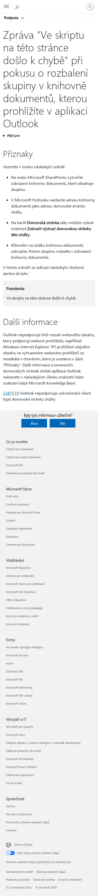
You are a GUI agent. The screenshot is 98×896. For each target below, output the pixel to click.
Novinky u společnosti (19, 814)
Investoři (11, 830)
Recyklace (12, 536)
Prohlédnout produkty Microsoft (25, 473)
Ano (34, 423)
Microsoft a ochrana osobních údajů (28, 822)
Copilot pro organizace (20, 449)
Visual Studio (14, 783)
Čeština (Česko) (23, 844)
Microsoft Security (17, 655)
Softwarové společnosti (20, 775)
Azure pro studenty (17, 624)
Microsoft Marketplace (20, 759)
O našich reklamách (70, 879)
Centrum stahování (17, 504)
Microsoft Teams (16, 703)
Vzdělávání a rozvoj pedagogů (24, 608)
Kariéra (10, 806)
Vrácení (10, 520)
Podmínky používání (18, 879)
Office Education (16, 600)
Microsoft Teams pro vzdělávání (25, 584)
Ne (62, 423)
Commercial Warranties (20, 544)
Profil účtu (12, 496)
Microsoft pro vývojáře (19, 727)
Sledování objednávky (19, 528)
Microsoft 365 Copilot (19, 695)
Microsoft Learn (15, 735)
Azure (9, 663)
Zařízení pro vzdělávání (20, 576)
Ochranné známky (44, 879)
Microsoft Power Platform (21, 767)
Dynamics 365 (14, 671)
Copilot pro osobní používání (23, 457)
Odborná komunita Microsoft (23, 751)
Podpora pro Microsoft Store (23, 512)
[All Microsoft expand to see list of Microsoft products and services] (6, 7)
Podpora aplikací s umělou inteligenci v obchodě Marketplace (43, 743)
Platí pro (13, 135)
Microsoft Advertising (19, 687)
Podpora (11, 17)
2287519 (11, 393)
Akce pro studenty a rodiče (22, 616)
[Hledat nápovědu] (17, 7)
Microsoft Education (18, 568)
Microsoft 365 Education (21, 592)
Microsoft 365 (14, 465)
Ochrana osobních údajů (51, 872)
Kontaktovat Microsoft (19, 872)
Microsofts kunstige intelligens (24, 647)
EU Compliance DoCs (19, 887)
